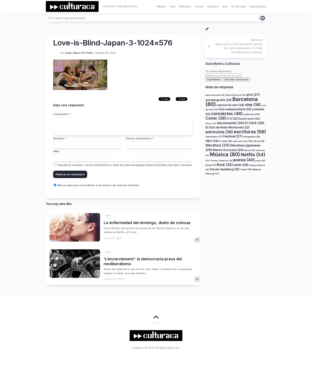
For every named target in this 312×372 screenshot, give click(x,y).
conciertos (227, 113)
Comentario (62, 114)
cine (253, 104)
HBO (211, 141)
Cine (172, 6)
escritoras (250, 131)
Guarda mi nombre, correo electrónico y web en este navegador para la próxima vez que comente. (124, 165)
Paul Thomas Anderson (219, 160)
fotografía (251, 136)
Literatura (213, 6)
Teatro (246, 169)
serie (240, 165)
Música (161, 6)
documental (230, 123)
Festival (232, 136)
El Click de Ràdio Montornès (227, 127)
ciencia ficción (230, 105)
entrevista (219, 132)
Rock (225, 165)
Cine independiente (235, 109)
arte (253, 95)
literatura (217, 145)
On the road (238, 6)
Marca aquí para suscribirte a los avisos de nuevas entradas (98, 185)
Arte (225, 6)
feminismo (214, 136)
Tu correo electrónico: (218, 71)
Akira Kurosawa (215, 95)
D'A (232, 118)
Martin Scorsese (228, 150)
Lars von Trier (242, 141)
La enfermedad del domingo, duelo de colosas (147, 222)
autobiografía (218, 100)
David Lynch (249, 118)
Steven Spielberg (224, 169)
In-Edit (225, 141)
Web (56, 151)
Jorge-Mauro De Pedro (79, 52)
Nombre (59, 138)
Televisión (185, 6)
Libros (259, 141)
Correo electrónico (140, 138)
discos (210, 123)
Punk (210, 165)
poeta (260, 160)
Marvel (249, 150)
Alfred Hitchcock (235, 95)
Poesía (199, 6)
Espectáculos (257, 6)
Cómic (215, 118)
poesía (244, 159)
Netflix (253, 154)
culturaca (251, 114)
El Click (254, 123)
